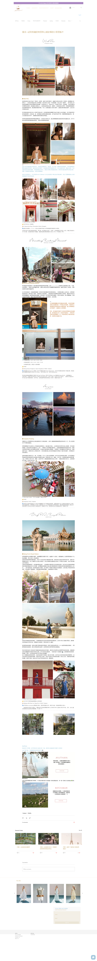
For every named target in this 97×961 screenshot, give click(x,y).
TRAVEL (23, 20)
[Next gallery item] (73, 264)
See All (80, 830)
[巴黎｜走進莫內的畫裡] (25, 838)
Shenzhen (63, 20)
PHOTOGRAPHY (36, 20)
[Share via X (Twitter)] (26, 818)
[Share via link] (30, 818)
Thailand (45, 20)
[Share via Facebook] (23, 818)
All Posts (17, 20)
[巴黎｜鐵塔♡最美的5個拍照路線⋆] (71, 838)
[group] (48, 893)
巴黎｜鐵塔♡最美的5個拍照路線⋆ (71, 848)
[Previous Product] (14, 893)
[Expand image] (48, 41)
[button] (35, 8)
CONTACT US (17, 937)
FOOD (57, 20)
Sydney (51, 20)
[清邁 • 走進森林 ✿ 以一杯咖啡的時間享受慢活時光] (48, 838)
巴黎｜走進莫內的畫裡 (23, 847)
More (69, 20)
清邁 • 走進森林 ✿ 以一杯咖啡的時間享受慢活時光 (48, 848)
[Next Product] (82, 893)
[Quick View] (24, 893)
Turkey (28, 20)
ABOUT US (17, 938)
